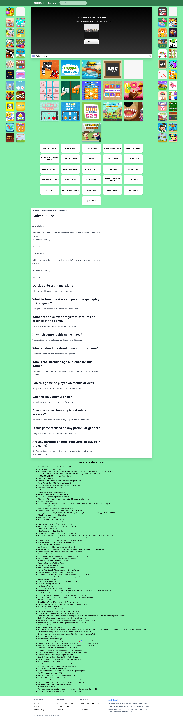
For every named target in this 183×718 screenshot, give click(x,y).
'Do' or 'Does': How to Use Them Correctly (53, 561)
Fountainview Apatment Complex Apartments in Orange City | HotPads (63, 556)
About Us (83, 707)
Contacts (60, 710)
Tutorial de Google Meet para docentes (52, 668)
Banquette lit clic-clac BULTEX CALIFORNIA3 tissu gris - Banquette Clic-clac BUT (66, 645)
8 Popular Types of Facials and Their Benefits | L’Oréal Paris (59, 485)
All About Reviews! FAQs (46, 687)
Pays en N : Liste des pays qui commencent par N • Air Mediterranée (62, 680)
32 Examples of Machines (47, 636)
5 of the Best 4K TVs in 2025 (48, 529)
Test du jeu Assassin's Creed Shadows (51, 492)
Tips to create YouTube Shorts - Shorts (51, 554)
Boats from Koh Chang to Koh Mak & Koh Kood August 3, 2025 (60, 510)
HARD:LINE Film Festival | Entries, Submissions (54, 497)
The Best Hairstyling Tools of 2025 (50, 565)
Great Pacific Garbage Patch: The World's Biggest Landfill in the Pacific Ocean (66, 632)
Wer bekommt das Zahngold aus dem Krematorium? (57, 558)
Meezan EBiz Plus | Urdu (47, 579)
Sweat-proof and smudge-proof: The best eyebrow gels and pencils (62, 671)
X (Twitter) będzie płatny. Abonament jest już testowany (58, 666)
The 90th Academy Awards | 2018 (50, 673)
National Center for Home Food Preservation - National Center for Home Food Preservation (71, 549)
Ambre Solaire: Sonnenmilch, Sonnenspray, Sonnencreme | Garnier (62, 623)
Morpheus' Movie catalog (47, 517)
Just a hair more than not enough (50, 639)
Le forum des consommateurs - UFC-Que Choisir (55, 677)
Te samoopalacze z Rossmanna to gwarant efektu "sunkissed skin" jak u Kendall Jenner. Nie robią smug (75, 503)
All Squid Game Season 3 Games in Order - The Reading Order (60, 650)
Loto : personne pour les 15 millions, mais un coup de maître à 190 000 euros (65, 597)
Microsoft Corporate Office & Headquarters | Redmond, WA (59, 627)
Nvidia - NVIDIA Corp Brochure (49, 545)
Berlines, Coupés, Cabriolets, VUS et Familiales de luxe (57, 572)
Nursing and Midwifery (46, 586)
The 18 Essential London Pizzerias (50, 469)
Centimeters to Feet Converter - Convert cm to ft (55, 508)
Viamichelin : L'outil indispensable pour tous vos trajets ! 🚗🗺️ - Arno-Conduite (66, 641)
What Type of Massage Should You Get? (52, 515)
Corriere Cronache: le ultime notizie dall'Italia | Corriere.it (58, 611)
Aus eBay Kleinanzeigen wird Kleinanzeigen (53, 494)
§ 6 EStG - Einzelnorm (45, 490)
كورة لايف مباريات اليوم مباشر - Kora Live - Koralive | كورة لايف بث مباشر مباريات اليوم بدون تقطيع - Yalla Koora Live (76, 513)
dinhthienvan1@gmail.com (89, 703)
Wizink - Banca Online (45, 600)
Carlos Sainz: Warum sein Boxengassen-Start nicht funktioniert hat (62, 618)
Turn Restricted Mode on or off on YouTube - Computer (58, 581)
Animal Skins (62, 211)
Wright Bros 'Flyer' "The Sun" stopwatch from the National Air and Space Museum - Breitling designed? (75, 590)
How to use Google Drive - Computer (51, 522)
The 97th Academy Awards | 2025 (50, 584)
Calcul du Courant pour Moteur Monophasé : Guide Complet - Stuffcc (63, 659)
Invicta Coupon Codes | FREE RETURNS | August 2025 (57, 675)
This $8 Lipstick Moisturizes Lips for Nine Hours (55, 593)
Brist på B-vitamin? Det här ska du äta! (51, 520)
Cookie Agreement (64, 707)
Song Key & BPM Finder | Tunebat (50, 487)
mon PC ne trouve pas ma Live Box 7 (51, 568)
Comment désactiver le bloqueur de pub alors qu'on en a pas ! (60, 552)
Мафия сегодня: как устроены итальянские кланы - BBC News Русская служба (66, 620)
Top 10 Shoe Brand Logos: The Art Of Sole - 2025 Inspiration (59, 467)
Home (36, 703)
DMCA (36, 707)
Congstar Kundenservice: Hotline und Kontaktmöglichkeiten (59, 481)
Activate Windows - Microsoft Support (51, 661)
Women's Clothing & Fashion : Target (51, 563)
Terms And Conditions (65, 703)
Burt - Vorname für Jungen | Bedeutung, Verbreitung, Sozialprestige (62, 604)
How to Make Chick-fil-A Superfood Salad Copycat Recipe (58, 570)
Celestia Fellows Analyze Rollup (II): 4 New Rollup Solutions (59, 657)
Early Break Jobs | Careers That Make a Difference (56, 542)
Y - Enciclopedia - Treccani (47, 625)
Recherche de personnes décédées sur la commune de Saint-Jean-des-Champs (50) (67, 689)
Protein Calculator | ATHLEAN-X (49, 607)
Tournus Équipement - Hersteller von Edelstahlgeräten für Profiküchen (63, 595)
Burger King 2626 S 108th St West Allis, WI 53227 (55, 684)
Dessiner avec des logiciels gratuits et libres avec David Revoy (60, 540)
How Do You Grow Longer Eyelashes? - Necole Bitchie (57, 664)
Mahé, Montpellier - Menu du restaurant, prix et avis (56, 547)
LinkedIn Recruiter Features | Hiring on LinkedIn (55, 655)
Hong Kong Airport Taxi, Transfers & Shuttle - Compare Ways (59, 691)
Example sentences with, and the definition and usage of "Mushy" (61, 577)
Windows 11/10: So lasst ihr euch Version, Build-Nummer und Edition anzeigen (66, 499)
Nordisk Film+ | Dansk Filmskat (49, 506)
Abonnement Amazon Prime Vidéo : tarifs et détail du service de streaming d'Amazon (68, 643)
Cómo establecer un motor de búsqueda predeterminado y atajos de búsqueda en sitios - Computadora (75, 538)
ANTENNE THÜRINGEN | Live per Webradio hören (55, 476)
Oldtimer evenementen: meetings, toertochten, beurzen (58, 613)
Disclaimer (84, 710)
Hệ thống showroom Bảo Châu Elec (50, 531)
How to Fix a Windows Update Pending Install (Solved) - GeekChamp (62, 652)
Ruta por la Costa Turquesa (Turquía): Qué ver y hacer (57, 526)
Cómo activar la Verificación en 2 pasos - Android (55, 524)
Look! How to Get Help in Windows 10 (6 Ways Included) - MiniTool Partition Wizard (68, 574)
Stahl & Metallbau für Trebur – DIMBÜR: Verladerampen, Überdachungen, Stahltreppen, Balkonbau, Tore (75, 471)
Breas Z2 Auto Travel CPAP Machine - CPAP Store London (58, 602)
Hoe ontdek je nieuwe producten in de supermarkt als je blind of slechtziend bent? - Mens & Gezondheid (75, 536)
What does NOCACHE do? (47, 478)
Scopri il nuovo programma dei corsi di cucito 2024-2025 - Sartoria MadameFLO (66, 634)
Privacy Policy (39, 710)
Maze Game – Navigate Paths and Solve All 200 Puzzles (57, 648)
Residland (39, 3)
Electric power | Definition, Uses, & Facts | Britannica (57, 533)
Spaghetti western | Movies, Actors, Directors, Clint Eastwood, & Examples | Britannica (69, 474)
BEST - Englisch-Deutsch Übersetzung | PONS (54, 588)
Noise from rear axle (45, 501)
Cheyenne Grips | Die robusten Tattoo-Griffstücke (56, 609)
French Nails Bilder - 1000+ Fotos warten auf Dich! (55, 483)
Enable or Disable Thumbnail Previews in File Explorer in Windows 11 (62, 682)
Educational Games (48, 211)
